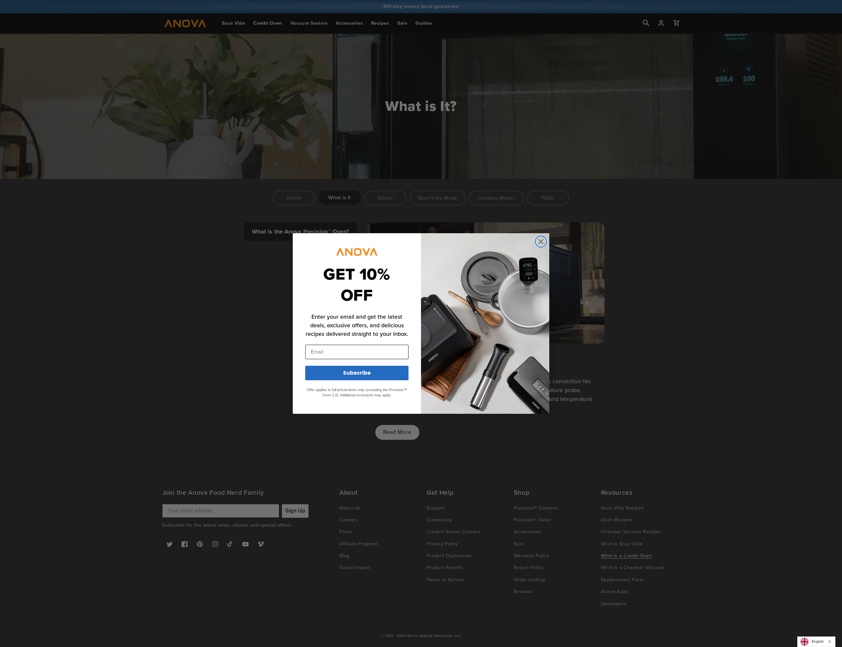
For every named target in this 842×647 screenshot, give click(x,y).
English (818, 641)
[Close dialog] (541, 241)
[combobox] (816, 641)
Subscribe (357, 373)
